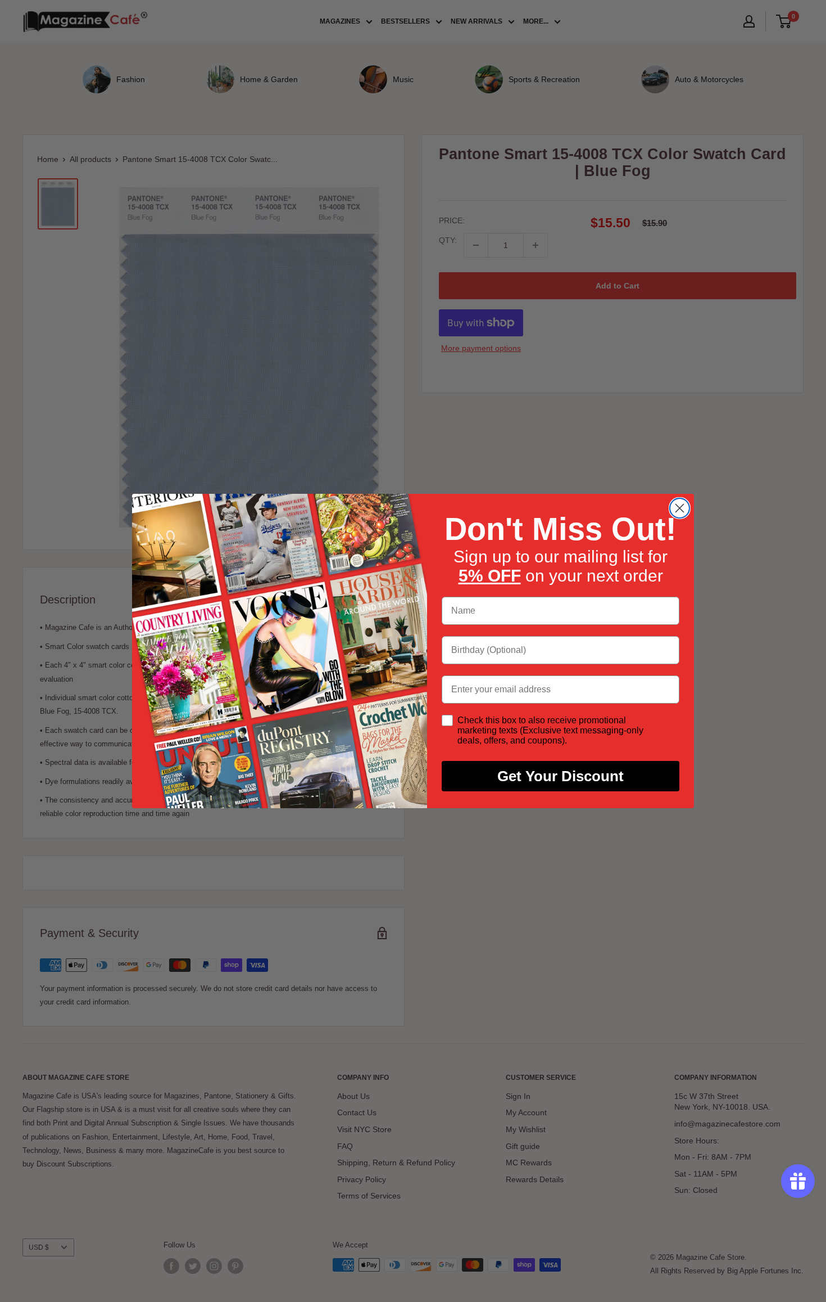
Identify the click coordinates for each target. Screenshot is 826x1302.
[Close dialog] (679, 508)
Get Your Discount (560, 776)
